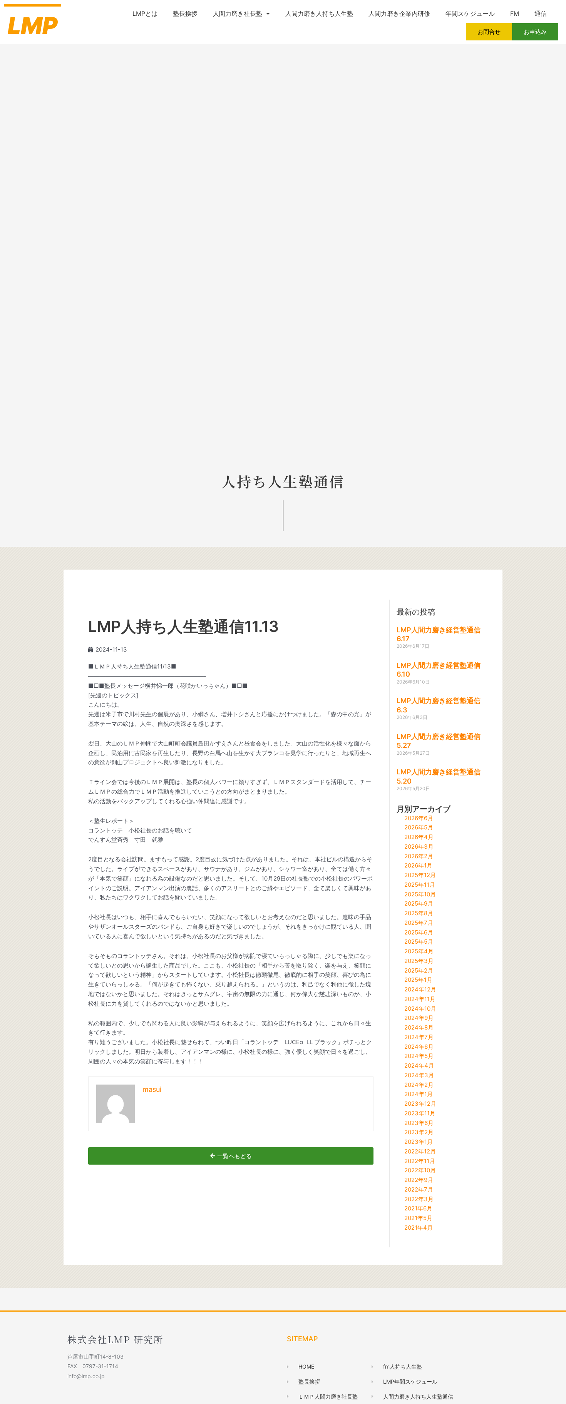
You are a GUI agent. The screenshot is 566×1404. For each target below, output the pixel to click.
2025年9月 (418, 903)
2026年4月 (419, 837)
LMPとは (144, 13)
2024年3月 (419, 1075)
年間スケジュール (470, 13)
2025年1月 (418, 979)
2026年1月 (418, 865)
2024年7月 (419, 1037)
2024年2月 (419, 1084)
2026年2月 (418, 856)
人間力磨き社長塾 (237, 13)
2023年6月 (419, 1123)
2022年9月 (418, 1179)
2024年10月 (420, 1008)
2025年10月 (420, 894)
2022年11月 (419, 1161)
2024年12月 (420, 989)
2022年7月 (418, 1189)
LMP (32, 25)
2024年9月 (419, 1017)
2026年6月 (418, 818)
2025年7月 (418, 922)
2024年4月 (419, 1065)
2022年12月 (420, 1151)
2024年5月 (419, 1056)
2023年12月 (420, 1103)
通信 (540, 13)
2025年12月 (420, 875)
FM (514, 13)
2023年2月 (419, 1132)
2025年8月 (418, 913)
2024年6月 (419, 1046)
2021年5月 (418, 1218)
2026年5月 (418, 827)
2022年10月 (420, 1170)
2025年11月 (419, 884)
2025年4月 (419, 951)
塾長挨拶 (185, 13)
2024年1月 (418, 1094)
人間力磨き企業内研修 (399, 13)
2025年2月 (418, 970)
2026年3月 (419, 846)
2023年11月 (419, 1113)
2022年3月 (419, 1199)
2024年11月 (419, 999)
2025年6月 (418, 932)
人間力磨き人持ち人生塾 (319, 13)
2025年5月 (418, 941)
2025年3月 (419, 960)
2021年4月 (418, 1227)
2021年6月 (418, 1208)
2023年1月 (418, 1141)
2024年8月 (419, 1027)
